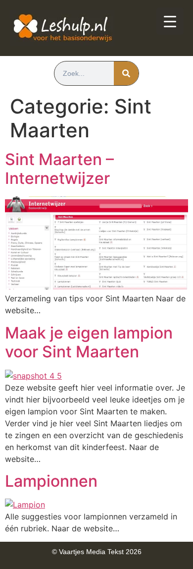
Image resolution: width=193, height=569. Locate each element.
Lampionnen (51, 481)
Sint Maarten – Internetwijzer (59, 169)
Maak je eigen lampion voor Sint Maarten (89, 342)
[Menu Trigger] (170, 21)
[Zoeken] (126, 73)
